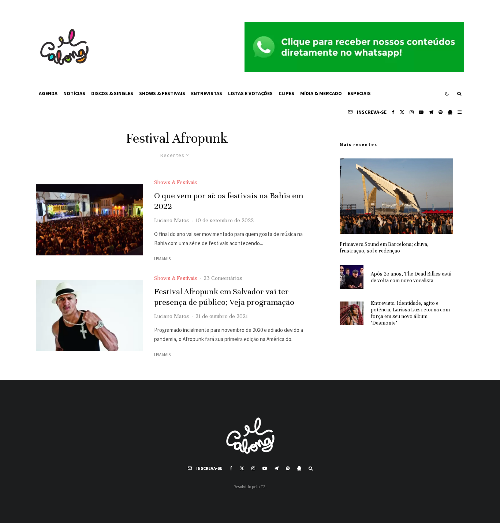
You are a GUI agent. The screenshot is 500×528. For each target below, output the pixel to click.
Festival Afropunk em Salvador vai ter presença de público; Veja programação (224, 297)
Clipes (286, 93)
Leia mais (162, 258)
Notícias (74, 93)
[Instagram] (411, 112)
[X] (402, 112)
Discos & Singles (112, 93)
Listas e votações (250, 93)
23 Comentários (223, 278)
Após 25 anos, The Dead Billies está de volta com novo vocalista (411, 277)
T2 (263, 486)
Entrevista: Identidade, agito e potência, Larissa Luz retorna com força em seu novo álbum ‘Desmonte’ (410, 313)
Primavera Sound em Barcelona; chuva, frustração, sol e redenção (384, 247)
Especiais (359, 93)
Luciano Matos (171, 220)
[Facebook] (393, 112)
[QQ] (450, 112)
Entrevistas (206, 93)
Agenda (48, 93)
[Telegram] (431, 112)
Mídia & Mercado (321, 93)
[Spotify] (440, 112)
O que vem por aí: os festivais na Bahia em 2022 (228, 201)
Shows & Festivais (162, 93)
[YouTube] (421, 112)
